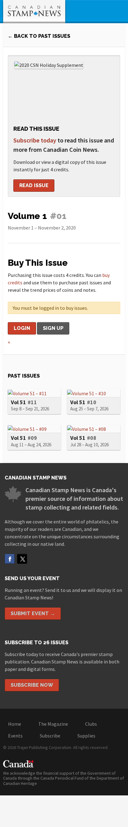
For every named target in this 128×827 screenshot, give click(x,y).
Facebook (10, 559)
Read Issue (33, 185)
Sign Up (53, 328)
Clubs (91, 724)
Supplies (86, 736)
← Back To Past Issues (39, 36)
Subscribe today (34, 140)
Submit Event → (33, 613)
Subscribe (50, 736)
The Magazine (53, 724)
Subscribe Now (32, 685)
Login (22, 328)
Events (15, 736)
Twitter (22, 559)
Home (14, 724)
